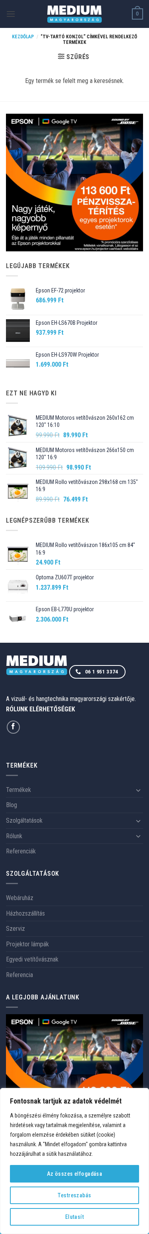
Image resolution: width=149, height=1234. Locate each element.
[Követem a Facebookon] (13, 727)
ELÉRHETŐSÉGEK (52, 709)
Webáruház (19, 898)
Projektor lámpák (27, 944)
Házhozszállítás (25, 913)
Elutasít (74, 1217)
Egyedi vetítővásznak (32, 959)
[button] (10, 14)
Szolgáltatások (24, 820)
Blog (11, 805)
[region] (74, 1161)
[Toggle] (138, 790)
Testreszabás (74, 1195)
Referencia (19, 975)
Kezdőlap (23, 36)
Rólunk (14, 836)
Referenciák (21, 851)
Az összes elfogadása (74, 1174)
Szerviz (15, 928)
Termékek (18, 790)
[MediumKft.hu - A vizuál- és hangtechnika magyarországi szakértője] (74, 14)
